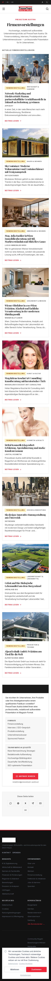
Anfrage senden (27, 776)
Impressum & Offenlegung (12, 916)
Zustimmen (36, 969)
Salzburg (31, 920)
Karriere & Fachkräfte (11, 871)
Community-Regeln (35, 939)
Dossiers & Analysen (10, 886)
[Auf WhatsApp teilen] (10, 803)
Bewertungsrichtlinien (36, 943)
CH (12, 2)
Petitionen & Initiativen (37, 879)
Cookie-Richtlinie (25, 964)
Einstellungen (25, 975)
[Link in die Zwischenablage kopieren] (25, 810)
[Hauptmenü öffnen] (3, 8)
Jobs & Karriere (34, 882)
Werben (31, 871)
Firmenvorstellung (35, 875)
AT (3, 2)
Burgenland (32, 905)
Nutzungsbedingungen (11, 913)
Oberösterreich (34, 916)
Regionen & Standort (10, 879)
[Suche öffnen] (47, 2)
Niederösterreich (34, 913)
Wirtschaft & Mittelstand (12, 867)
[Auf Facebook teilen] (18, 803)
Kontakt (6, 853)
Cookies (5, 909)
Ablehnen (14, 969)
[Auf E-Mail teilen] (40, 803)
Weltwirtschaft (8, 894)
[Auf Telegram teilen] (33, 803)
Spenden (16, 853)
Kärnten (31, 909)
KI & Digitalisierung (9, 863)
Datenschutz (7, 905)
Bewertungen (7, 882)
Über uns (31, 863)
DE (8, 2)
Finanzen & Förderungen (12, 875)
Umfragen (6, 890)
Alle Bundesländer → (36, 924)
